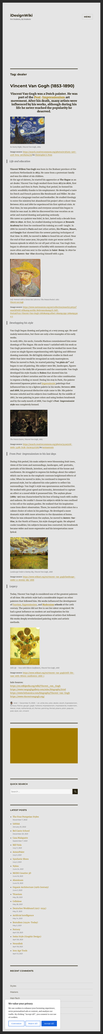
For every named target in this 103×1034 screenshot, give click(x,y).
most (18, 708)
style (16, 711)
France (20, 706)
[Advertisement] (52, 42)
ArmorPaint (18, 852)
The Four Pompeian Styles (26, 816)
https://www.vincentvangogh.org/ (27, 696)
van (20, 711)
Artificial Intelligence (23, 915)
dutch (61, 703)
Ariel (15, 703)
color (51, 703)
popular (70, 708)
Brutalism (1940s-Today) (25, 922)
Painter (38, 708)
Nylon (16, 866)
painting (45, 708)
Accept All (49, 1023)
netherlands (26, 708)
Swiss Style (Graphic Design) (27, 936)
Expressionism (29, 604)
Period (52, 708)
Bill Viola (17, 845)
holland (38, 706)
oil (33, 708)
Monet (12, 708)
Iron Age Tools (20, 950)
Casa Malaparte (20, 838)
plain (64, 708)
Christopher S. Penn (43, 155)
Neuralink (18, 943)
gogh (32, 706)
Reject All (33, 1023)
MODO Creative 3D (22, 873)
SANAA (16, 823)
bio (46, 703)
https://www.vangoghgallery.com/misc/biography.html (38, 689)
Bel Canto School (21, 831)
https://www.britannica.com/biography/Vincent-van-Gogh (40, 693)
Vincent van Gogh (16, 302)
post (12, 711)
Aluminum (18, 880)
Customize (16, 1023)
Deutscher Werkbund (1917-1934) (29, 908)
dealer (56, 703)
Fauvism (17, 604)
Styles (13, 986)
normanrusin (48, 447)
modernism (72, 706)
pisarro (58, 708)
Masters (14, 992)
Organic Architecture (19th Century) (31, 887)
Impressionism (48, 706)
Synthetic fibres (21, 859)
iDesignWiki (21, 15)
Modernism (48, 604)
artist (42, 703)
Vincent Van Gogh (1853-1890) (42, 85)
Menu (87, 17)
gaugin (26, 706)
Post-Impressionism (49, 97)
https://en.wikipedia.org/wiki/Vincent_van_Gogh (35, 686)
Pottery (16, 929)
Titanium (17, 894)
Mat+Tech (15, 998)
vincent (26, 711)
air (38, 703)
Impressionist (49, 383)
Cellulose (17, 901)
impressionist (60, 706)
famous (13, 706)
